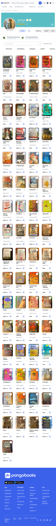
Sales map (20, 504)
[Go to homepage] (5, 3)
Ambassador (33, 504)
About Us (32, 490)
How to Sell (20, 490)
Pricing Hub (20, 501)
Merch (32, 507)
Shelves (7, 502)
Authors (7, 499)
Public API (33, 510)
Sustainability (34, 498)
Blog (31, 501)
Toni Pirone (15, 10)
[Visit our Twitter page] (41, 520)
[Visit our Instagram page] (44, 520)
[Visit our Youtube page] (47, 520)
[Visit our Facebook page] (38, 520)
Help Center (46, 490)
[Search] (40, 3)
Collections (8, 493)
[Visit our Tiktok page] (50, 520)
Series (6, 505)
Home (2, 10)
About (46, 31)
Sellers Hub (20, 493)
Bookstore (38, 31)
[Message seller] (29, 31)
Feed (18, 507)
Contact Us (45, 493)
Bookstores (32, 6)
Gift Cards (40, 6)
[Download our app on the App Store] (9, 482)
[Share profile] (52, 24)
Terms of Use (14, 518)
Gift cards (7, 509)
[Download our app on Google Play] (19, 482)
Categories (8, 496)
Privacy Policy (20, 518)
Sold (53, 31)
